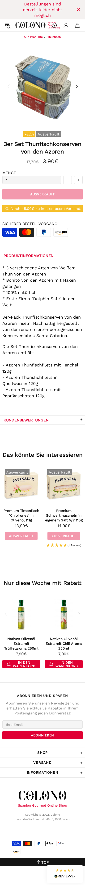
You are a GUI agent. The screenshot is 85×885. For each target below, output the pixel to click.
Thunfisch (54, 37)
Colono (19, 25)
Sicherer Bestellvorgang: (30, 223)
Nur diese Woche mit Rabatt (42, 583)
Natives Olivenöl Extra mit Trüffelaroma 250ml (21, 643)
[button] (63, 545)
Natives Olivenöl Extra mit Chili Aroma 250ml (64, 643)
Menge (9, 173)
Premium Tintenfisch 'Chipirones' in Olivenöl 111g (21, 515)
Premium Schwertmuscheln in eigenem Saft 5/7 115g (64, 515)
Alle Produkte (33, 37)
